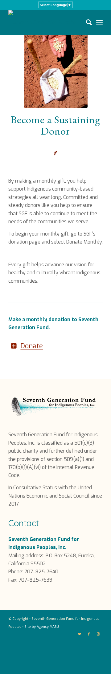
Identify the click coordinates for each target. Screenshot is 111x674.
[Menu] (99, 22)
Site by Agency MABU (41, 626)
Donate (31, 345)
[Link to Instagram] (98, 634)
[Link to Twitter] (79, 634)
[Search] (86, 22)
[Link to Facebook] (88, 634)
